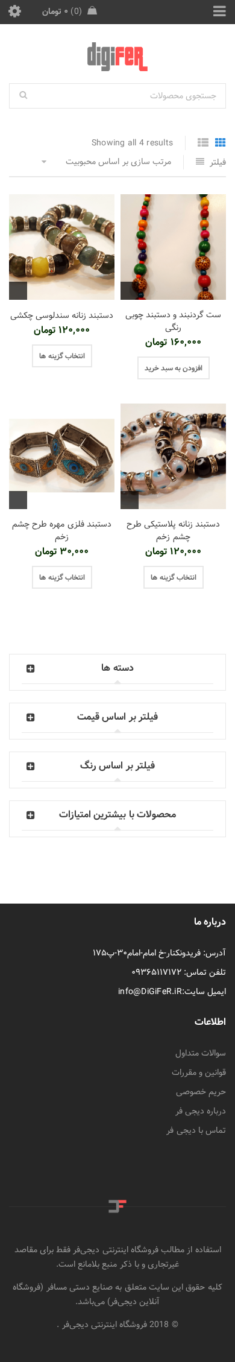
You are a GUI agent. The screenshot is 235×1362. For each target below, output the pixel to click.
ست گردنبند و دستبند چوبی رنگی (173, 321)
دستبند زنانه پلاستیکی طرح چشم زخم (174, 530)
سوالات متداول (200, 1053)
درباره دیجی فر (201, 1111)
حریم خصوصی (201, 1092)
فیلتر (218, 162)
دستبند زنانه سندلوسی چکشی (62, 315)
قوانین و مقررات (199, 1072)
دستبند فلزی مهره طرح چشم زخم (61, 530)
